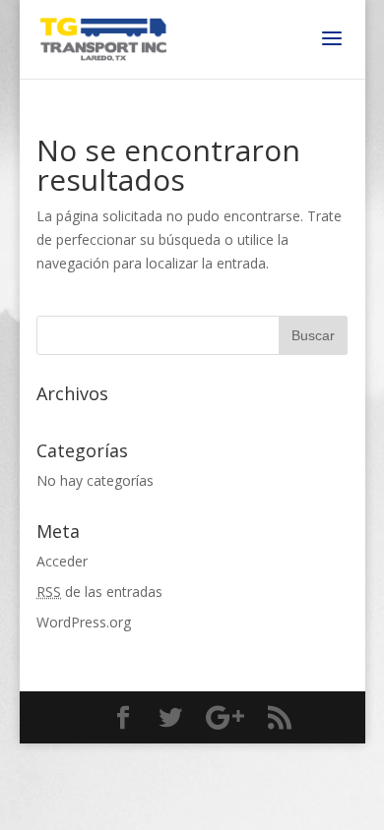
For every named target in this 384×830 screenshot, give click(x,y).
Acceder (62, 561)
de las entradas (99, 591)
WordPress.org (83, 622)
